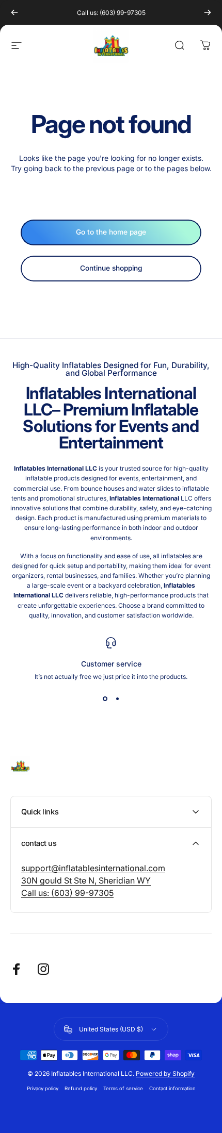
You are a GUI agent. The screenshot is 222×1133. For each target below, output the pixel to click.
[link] (93, 868)
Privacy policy (42, 1088)
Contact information (172, 1088)
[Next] (207, 12)
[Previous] (14, 12)
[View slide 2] (117, 699)
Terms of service (123, 1088)
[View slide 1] (105, 699)
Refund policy (81, 1088)
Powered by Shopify (165, 1073)
